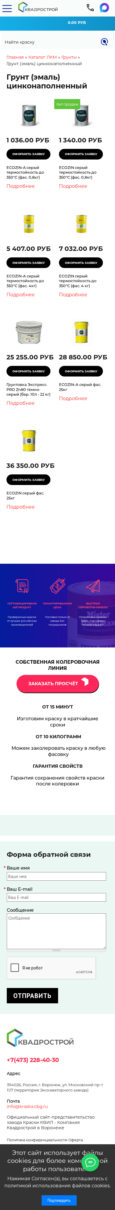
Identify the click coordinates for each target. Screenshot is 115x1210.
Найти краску (19, 42)
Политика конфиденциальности (37, 1140)
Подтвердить (59, 1200)
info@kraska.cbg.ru (27, 1106)
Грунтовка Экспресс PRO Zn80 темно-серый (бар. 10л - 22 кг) (28, 389)
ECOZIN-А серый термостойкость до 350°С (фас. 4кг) (25, 281)
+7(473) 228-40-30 (33, 1059)
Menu (7, 8)
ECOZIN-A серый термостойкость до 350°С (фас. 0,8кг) (25, 172)
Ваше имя (18, 868)
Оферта (75, 1140)
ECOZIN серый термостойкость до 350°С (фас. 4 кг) (77, 281)
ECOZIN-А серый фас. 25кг (80, 387)
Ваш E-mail (19, 889)
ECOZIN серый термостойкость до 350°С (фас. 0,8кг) (77, 172)
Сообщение (20, 910)
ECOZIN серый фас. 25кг (25, 495)
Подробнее (20, 186)
